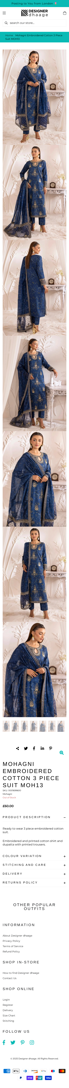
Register (8, 1005)
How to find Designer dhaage (21, 973)
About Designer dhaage (17, 935)
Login (6, 999)
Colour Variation (22, 855)
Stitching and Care (24, 864)
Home (9, 35)
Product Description (27, 817)
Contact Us (9, 978)
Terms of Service (13, 946)
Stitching (8, 1020)
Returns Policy (20, 882)
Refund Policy (11, 951)
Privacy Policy (11, 941)
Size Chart (9, 1015)
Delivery (13, 873)
